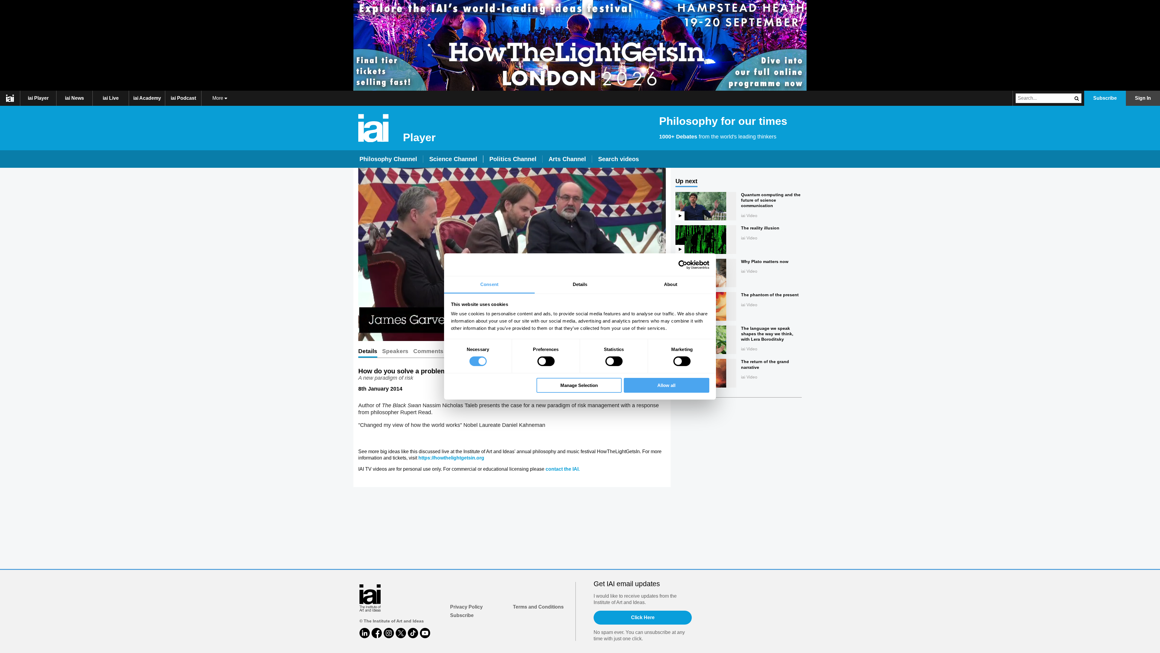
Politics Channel (512, 159)
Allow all (666, 385)
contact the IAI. (563, 469)
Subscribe (462, 615)
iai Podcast (183, 98)
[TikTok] (413, 633)
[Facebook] (377, 633)
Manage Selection (579, 385)
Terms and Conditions (538, 606)
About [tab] (670, 284)
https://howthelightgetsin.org (451, 457)
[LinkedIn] (364, 633)
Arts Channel (567, 159)
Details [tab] (580, 284)
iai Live (111, 98)
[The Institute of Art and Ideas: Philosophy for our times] (13, 98)
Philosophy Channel (388, 159)
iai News (74, 98)
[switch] (546, 361)
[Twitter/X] (401, 633)
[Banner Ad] (580, 45)
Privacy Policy (466, 606)
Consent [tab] (489, 284)
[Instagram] (389, 633)
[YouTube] (425, 633)
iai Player (38, 98)
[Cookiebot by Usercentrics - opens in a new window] (682, 264)
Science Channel (453, 159)
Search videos (618, 159)
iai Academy (147, 98)
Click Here (643, 617)
